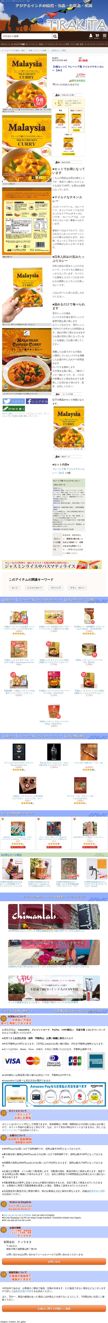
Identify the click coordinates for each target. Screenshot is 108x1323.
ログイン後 (6, 414)
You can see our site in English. (17, 1215)
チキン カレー (77, 588)
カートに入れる (19, 847)
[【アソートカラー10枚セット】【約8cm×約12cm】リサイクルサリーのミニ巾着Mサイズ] (54, 835)
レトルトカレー (34, 588)
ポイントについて (11, 1130)
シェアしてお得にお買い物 (15, 416)
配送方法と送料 (97, 1191)
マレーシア (56, 588)
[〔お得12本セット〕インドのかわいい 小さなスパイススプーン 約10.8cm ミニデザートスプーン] (18, 835)
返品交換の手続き (25, 1291)
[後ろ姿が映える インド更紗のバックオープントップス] (90, 835)
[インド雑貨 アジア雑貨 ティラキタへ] (54, 16)
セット (15, 588)
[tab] (5, 44)
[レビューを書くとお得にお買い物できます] (13, 411)
